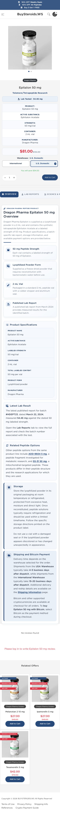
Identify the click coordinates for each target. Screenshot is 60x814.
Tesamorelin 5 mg (15, 767)
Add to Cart (50, 177)
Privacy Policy (24, 804)
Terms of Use (7, 804)
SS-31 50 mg (40, 461)
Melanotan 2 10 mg (15, 711)
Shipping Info (41, 804)
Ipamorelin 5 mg (45, 711)
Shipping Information (29, 592)
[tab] (9, 194)
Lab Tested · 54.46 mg (32, 99)
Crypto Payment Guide (27, 808)
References (7, 808)
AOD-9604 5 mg (37, 454)
